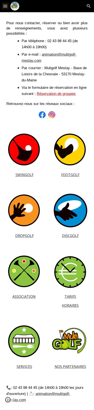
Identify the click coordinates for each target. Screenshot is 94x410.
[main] (47, 63)
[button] (5, 6)
